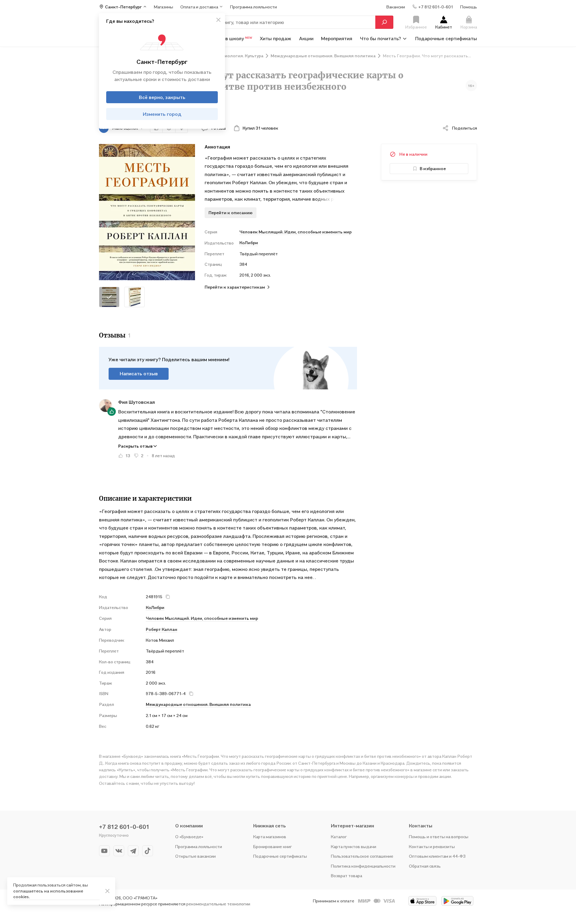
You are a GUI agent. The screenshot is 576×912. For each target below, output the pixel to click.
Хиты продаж (275, 38)
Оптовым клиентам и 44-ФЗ (437, 856)
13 (127, 455)
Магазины (163, 6)
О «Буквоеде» (189, 836)
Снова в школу (231, 38)
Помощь (468, 6)
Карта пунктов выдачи (353, 846)
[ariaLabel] (107, 891)
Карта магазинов (269, 836)
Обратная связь (425, 865)
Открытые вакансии (195, 856)
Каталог (339, 836)
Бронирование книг (272, 846)
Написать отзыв (139, 373)
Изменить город (162, 114)
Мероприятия (336, 38)
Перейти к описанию (230, 212)
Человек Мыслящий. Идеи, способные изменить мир (295, 231)
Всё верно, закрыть (162, 97)
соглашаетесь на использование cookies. (48, 893)
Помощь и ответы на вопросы (438, 836)
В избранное (433, 168)
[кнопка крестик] (218, 20)
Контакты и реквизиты (432, 846)
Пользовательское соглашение (362, 856)
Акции (306, 38)
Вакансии (395, 6)
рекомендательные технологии (218, 903)
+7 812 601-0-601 (124, 826)
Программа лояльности (198, 846)
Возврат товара (346, 875)
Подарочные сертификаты (446, 38)
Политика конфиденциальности (363, 865)
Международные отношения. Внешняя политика (198, 704)
